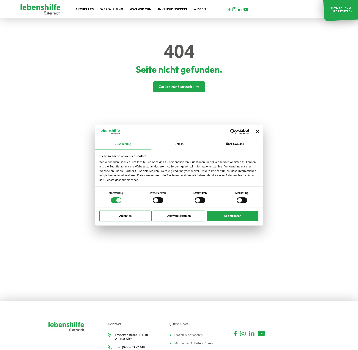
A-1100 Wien (124, 339)
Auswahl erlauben (179, 215)
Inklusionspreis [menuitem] (172, 9)
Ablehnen (125, 215)
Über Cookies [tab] (235, 143)
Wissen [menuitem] (200, 9)
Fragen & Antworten (188, 335)
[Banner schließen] (257, 131)
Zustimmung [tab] (123, 143)
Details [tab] (179, 143)
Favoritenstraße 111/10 (131, 335)
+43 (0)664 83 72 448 (130, 347)
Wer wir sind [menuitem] (111, 9)
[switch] (158, 200)
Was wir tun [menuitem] (141, 9)
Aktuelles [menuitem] (84, 9)
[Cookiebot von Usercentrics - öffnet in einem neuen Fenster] (233, 131)
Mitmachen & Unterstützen (193, 343)
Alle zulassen (232, 215)
